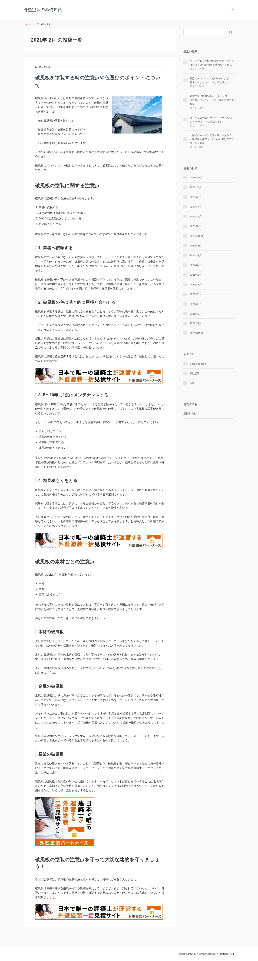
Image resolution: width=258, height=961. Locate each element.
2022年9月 (196, 255)
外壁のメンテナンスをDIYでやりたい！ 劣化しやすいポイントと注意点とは (212, 80)
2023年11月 (196, 177)
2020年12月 (196, 333)
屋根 (192, 383)
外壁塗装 (195, 373)
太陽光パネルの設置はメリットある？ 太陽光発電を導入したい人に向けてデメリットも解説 (212, 139)
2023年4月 (196, 206)
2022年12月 (196, 236)
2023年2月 (196, 226)
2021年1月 (196, 323)
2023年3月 (196, 216)
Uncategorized (198, 363)
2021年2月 (196, 313)
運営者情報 (189, 413)
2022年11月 (196, 245)
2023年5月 (196, 197)
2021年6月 (196, 284)
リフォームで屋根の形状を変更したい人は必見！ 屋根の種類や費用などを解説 (212, 62)
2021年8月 (196, 274)
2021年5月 (196, 294)
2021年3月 (196, 304)
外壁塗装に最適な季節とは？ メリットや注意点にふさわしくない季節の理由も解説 (212, 100)
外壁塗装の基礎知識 (43, 9)
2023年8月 (196, 187)
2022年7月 (196, 265)
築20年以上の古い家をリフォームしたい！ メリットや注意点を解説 (211, 119)
